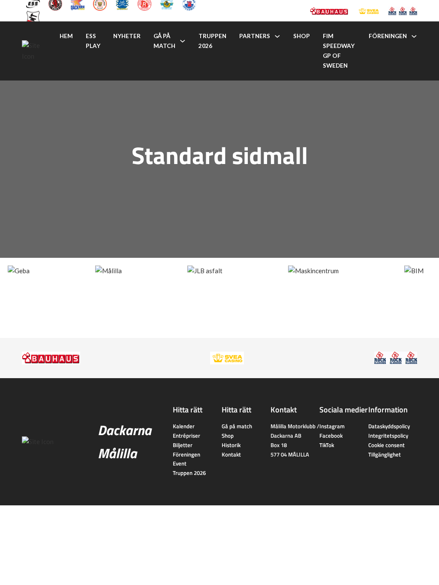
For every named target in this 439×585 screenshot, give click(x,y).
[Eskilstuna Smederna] (33, 17)
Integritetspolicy (388, 435)
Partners (254, 36)
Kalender (184, 426)
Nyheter (127, 36)
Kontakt (231, 454)
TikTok (326, 445)
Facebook (331, 435)
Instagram (332, 426)
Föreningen (388, 36)
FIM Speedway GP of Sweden (339, 51)
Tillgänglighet (384, 454)
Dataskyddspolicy (389, 426)
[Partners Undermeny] (277, 36)
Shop (301, 36)
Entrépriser (186, 435)
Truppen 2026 (212, 41)
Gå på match (164, 41)
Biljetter (182, 445)
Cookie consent (386, 445)
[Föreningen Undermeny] (414, 36)
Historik (231, 445)
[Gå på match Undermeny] (183, 41)
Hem (66, 36)
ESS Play (93, 41)
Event (179, 463)
